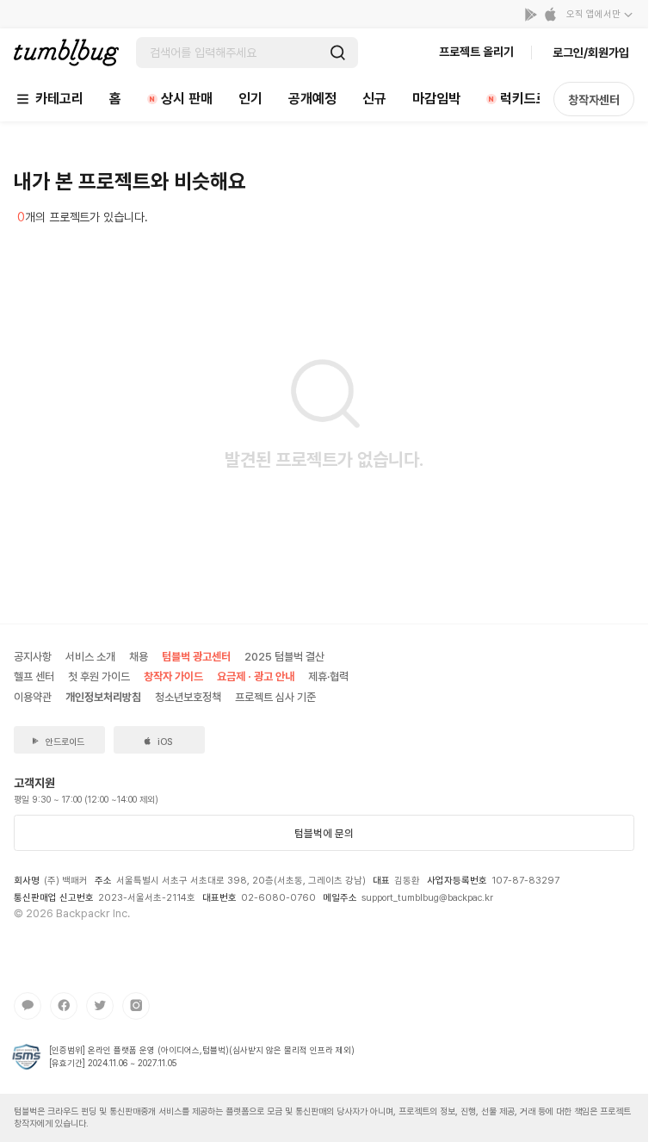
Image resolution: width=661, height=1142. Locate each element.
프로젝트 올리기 (476, 52)
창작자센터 (594, 100)
